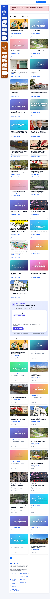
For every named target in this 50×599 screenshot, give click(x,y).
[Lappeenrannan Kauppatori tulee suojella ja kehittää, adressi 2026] (19, 129)
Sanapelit (4, 61)
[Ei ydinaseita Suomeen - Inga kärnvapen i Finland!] (19, 269)
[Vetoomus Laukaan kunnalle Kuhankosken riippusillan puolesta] (39, 189)
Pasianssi (4, 53)
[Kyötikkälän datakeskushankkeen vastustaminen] (19, 88)
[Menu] (48, 2)
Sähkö (4, 18)
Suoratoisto (4, 24)
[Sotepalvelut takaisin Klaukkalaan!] (39, 68)
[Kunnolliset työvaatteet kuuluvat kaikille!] (19, 209)
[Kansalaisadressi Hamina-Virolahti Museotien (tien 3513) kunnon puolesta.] (39, 48)
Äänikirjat (4, 29)
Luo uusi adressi (41, 1)
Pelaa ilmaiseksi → (5, 73)
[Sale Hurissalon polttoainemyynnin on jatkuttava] (19, 169)
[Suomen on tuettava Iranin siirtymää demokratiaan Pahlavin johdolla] (39, 129)
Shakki (4, 55)
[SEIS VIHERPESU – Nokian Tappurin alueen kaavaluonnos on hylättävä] (19, 249)
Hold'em (4, 69)
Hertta (4, 63)
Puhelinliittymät (4, 21)
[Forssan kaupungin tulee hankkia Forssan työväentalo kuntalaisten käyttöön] (19, 289)
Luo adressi (19, 328)
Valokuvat (4, 34)
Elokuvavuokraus (4, 32)
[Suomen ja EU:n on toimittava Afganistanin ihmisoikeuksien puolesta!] (39, 149)
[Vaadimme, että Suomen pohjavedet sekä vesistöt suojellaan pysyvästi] (19, 48)
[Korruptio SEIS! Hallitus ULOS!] (39, 108)
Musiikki (4, 26)
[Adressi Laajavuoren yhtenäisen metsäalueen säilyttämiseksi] (19, 108)
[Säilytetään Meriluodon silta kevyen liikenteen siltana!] (19, 229)
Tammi (4, 67)
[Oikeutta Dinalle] (39, 248)
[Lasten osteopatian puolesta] (19, 188)
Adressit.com (4, 1)
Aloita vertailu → (4, 38)
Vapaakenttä (4, 59)
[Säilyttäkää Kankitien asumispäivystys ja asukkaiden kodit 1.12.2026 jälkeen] (19, 68)
